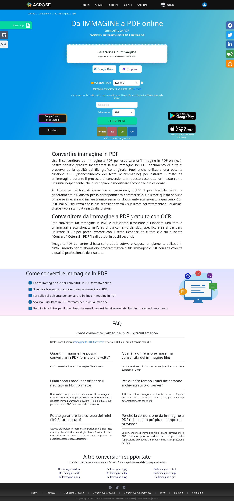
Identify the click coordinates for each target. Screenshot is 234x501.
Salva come (104, 112)
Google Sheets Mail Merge (52, 118)
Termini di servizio (137, 95)
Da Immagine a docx (69, 469)
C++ (132, 131)
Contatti (155, 499)
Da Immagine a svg (117, 476)
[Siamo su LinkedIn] (124, 486)
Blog (162, 492)
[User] (198, 4)
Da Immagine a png (69, 476)
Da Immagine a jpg (117, 469)
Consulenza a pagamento (137, 492)
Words (31, 13)
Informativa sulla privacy (125, 499)
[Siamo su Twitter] (117, 486)
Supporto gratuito (74, 492)
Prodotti (85, 4)
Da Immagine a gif (165, 476)
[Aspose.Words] (47, 5)
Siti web (128, 4)
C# (122, 131)
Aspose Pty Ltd (83, 499)
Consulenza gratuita (104, 492)
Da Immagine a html (165, 469)
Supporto (113, 4)
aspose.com (109, 34)
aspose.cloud (138, 34)
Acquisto (99, 4)
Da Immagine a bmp (165, 472)
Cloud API (52, 130)
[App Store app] (182, 129)
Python (102, 131)
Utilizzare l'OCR (102, 82)
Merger (137, 88)
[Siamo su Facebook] (110, 486)
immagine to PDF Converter (88, 341)
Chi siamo (142, 4)
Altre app (18, 25)
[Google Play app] (182, 116)
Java (112, 131)
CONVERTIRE (117, 121)
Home (34, 492)
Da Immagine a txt (69, 472)
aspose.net (122, 34)
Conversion (45, 13)
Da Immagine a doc (116, 472)
